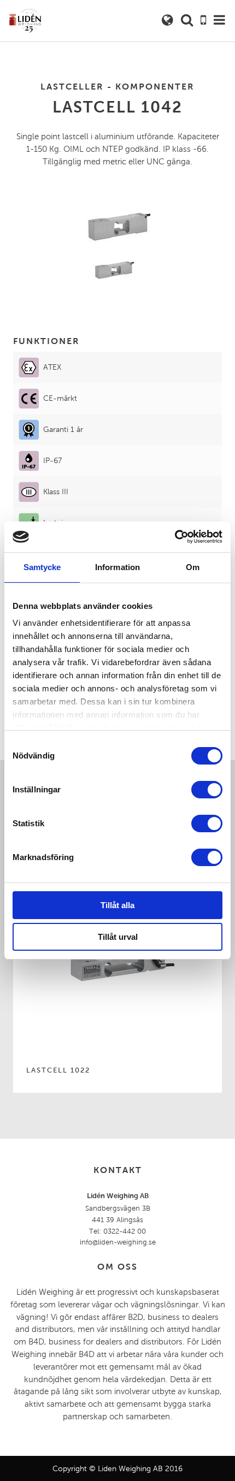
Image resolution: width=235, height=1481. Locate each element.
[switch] (206, 789)
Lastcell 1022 (58, 1070)
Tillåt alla (117, 905)
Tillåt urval (118, 936)
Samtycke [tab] (42, 567)
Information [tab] (117, 567)
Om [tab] (192, 567)
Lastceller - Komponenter (117, 86)
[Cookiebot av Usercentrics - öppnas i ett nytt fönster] (174, 537)
